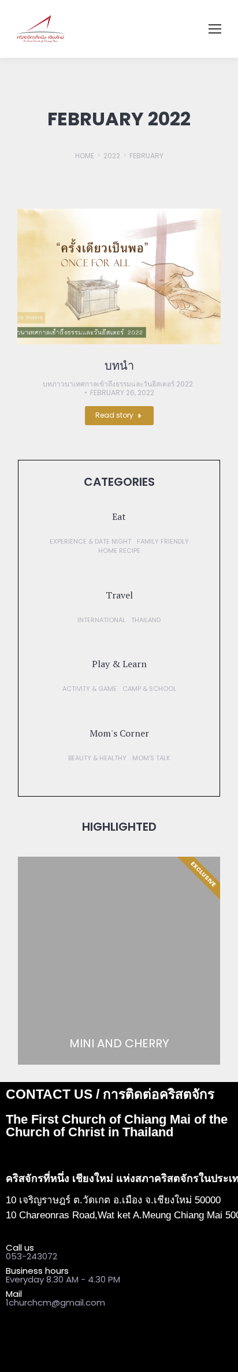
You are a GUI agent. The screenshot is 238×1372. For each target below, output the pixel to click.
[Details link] (119, 276)
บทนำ (119, 366)
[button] (119, 516)
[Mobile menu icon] (214, 28)
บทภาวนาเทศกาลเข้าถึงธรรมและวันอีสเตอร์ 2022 (118, 384)
